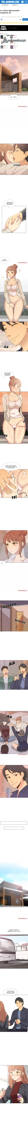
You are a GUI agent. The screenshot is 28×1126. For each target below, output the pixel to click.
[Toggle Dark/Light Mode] (1, 19)
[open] (26, 2)
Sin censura (4, 5)
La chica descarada (10, 16)
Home (2, 16)
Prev (23, 19)
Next (26, 19)
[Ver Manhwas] (10, 2)
